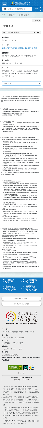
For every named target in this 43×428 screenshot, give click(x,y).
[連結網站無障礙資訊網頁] (15, 367)
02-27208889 (19, 337)
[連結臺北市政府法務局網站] (21, 318)
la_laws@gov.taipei (10, 354)
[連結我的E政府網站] (25, 367)
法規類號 (5, 37)
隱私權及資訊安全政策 (21, 304)
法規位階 (5, 53)
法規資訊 (12, 15)
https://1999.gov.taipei (12, 349)
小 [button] (18, 373)
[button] (36, 20)
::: (1, 13)
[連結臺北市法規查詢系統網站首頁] (20, 3)
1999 (3, 337)
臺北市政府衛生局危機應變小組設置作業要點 (19, 48)
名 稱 (5, 45)
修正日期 (5, 60)
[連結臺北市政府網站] (31, 368)
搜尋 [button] (36, 9)
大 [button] (24, 373)
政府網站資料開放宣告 (21, 298)
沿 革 (5, 68)
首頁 (3, 15)
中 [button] (21, 373)
